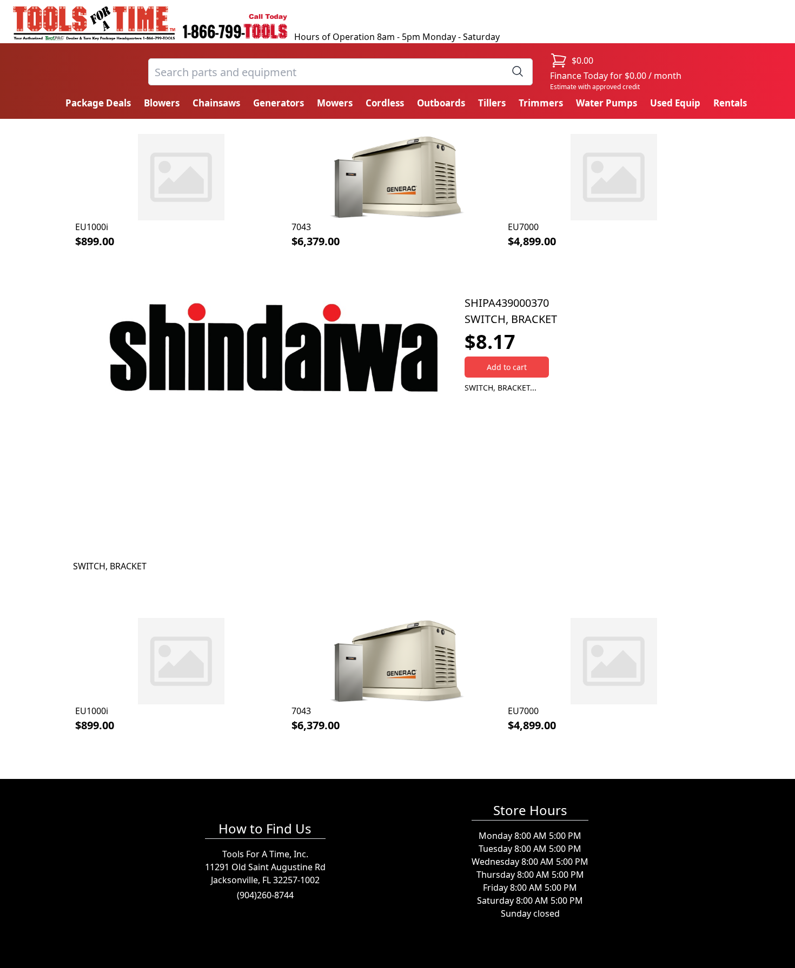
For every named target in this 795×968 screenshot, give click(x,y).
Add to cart (507, 367)
